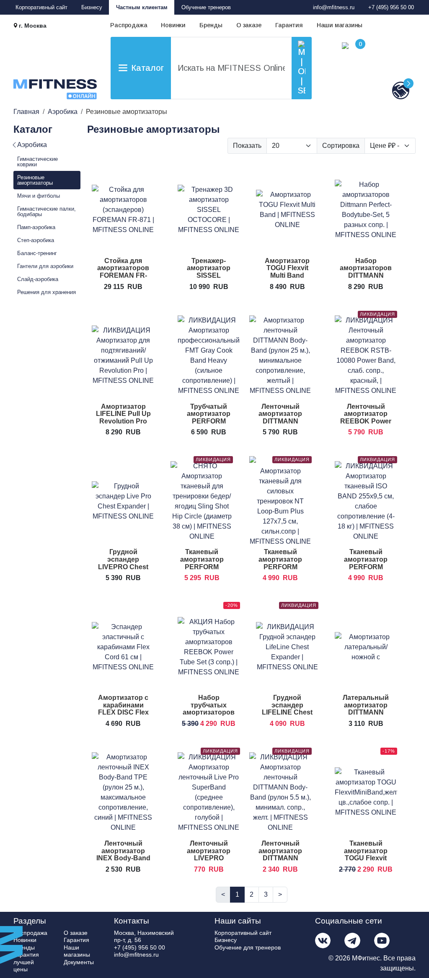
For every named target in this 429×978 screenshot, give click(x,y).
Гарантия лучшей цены (26, 962)
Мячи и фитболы (38, 196)
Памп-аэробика (36, 227)
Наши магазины (339, 25)
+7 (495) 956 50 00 (391, 7)
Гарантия (288, 25)
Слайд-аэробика (37, 279)
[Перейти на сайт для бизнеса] (387, 90)
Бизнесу (91, 7)
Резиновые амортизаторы (35, 180)
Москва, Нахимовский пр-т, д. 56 (144, 936)
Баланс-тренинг (37, 253)
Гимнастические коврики (37, 162)
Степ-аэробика (35, 240)
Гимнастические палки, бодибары (46, 211)
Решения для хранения (46, 292)
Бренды (210, 25)
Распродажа (128, 25)
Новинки (173, 25)
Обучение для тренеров (247, 947)
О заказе (248, 25)
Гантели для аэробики (45, 266)
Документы (79, 962)
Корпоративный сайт (41, 7)
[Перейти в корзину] (337, 70)
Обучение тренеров (206, 7)
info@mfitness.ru (333, 7)
